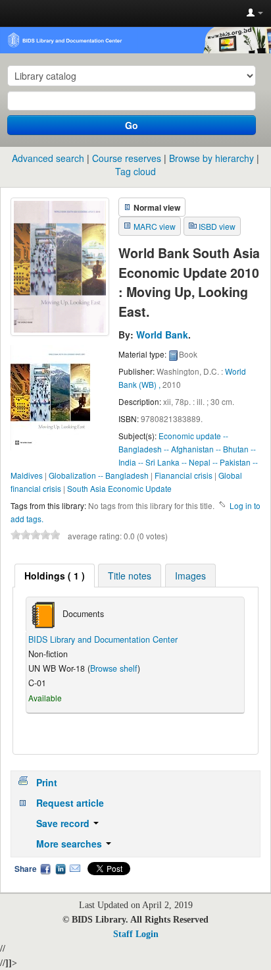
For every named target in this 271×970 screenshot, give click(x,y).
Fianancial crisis (183, 475)
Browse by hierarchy (211, 158)
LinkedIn (60, 868)
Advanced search (48, 158)
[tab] (54, 575)
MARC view (155, 226)
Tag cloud (135, 171)
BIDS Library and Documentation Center (103, 639)
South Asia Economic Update (119, 488)
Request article (70, 802)
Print (46, 782)
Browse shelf (113, 668)
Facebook (45, 868)
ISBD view (217, 226)
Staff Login (136, 934)
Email (75, 868)
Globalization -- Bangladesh (99, 475)
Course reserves (126, 158)
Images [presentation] (190, 575)
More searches (70, 843)
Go (131, 125)
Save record (64, 823)
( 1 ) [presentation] (54, 575)
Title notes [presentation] (129, 575)
